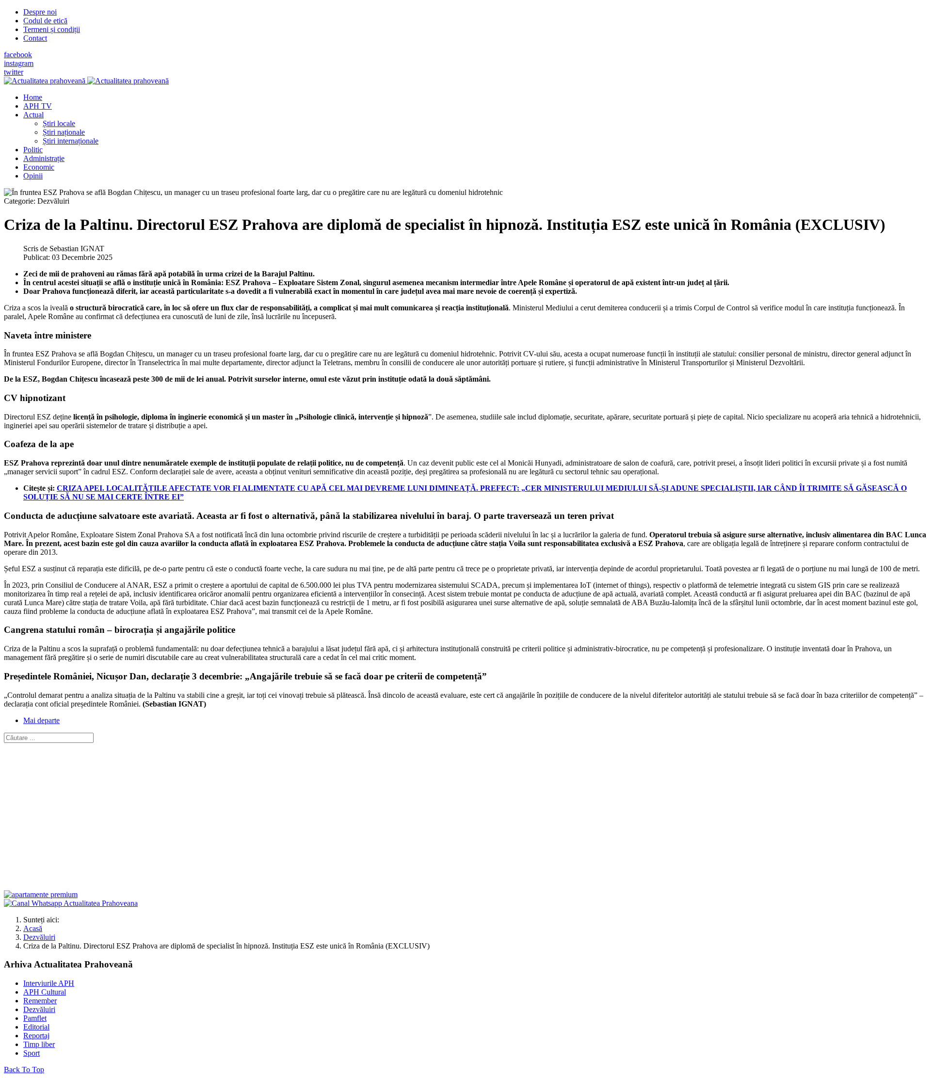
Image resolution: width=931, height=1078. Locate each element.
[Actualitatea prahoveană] (86, 81)
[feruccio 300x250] (41, 894)
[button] (33, 115)
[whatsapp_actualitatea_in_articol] (71, 903)
